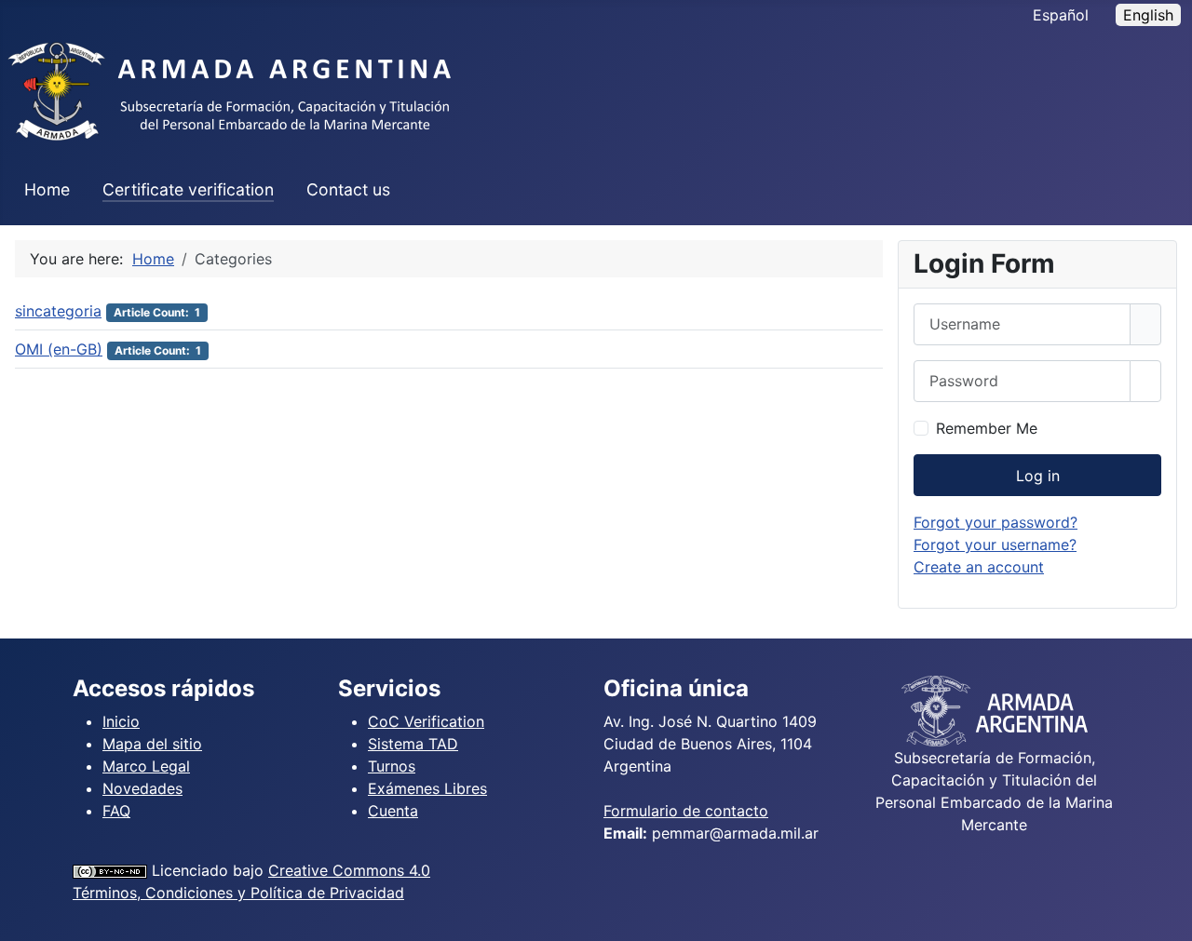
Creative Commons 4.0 (349, 870)
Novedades (142, 788)
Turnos (391, 766)
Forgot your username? (995, 544)
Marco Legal (146, 766)
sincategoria (58, 311)
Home (47, 189)
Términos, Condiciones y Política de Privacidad (238, 892)
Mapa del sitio (152, 743)
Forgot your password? (995, 522)
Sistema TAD (413, 743)
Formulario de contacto (685, 810)
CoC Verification (426, 721)
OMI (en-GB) (58, 349)
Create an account (979, 567)
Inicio (121, 721)
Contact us (348, 189)
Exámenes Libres (427, 788)
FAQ (116, 810)
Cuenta (393, 810)
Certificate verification (188, 189)
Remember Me (986, 428)
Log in (1038, 475)
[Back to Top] (1168, 917)
